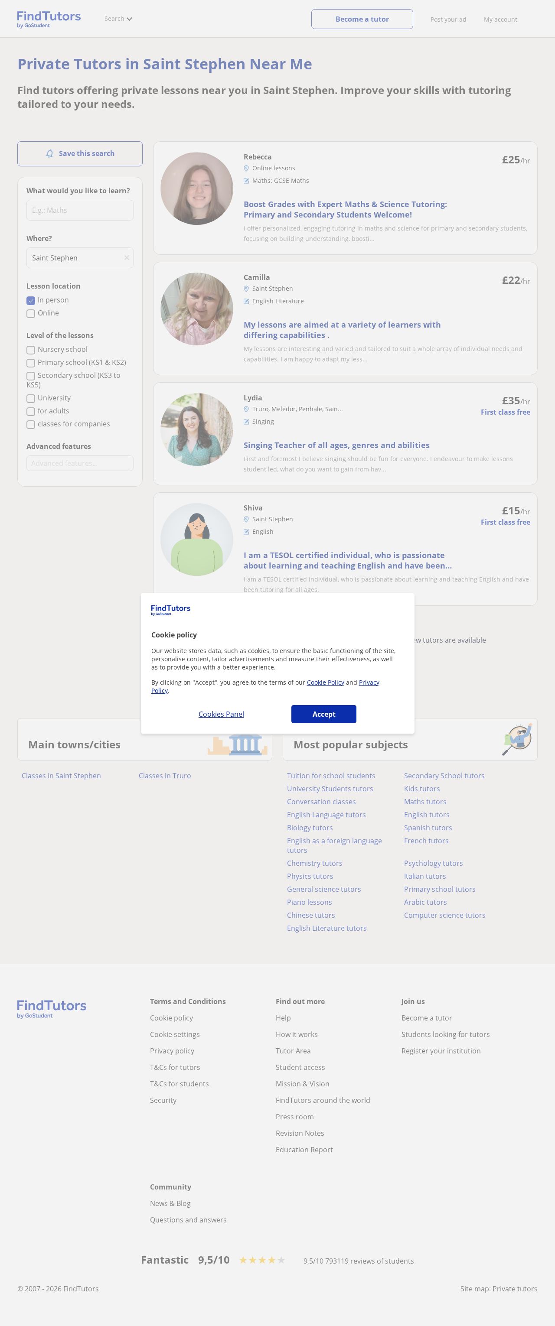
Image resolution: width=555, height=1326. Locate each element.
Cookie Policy (325, 682)
